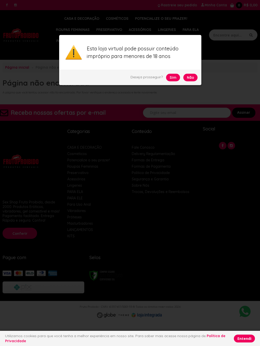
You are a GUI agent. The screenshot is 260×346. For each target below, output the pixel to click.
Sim (173, 77)
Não (190, 77)
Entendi (244, 338)
